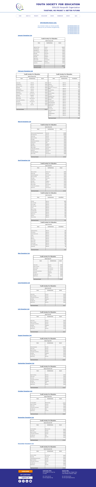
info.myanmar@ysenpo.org (69, 477)
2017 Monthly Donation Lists (73, 28)
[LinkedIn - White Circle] (27, 481)
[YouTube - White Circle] (30, 481)
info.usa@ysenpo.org (48, 477)
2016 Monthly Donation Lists (73, 29)
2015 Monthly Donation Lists (73, 30)
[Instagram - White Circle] (23, 481)
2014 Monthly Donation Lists (73, 32)
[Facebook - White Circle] (19, 481)
